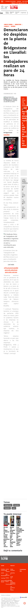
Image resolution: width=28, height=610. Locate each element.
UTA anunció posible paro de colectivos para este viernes (11, 270)
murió (12, 524)
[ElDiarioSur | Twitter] (25, 558)
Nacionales (3, 575)
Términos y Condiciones (5, 595)
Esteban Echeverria (10, 1)
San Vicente (7, 574)
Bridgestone (8, 505)
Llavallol (6, 135)
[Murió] (12, 525)
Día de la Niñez (7, 524)
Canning (19, 1)
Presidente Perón (8, 581)
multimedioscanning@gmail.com (13, 600)
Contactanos (23, 569)
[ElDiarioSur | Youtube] (25, 561)
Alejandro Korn (12, 13)
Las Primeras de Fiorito (12, 588)
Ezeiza (7, 578)
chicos (18, 524)
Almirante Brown (3, 581)
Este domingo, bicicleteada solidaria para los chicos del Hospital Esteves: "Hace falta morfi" (20, 536)
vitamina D (12, 573)
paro (14, 508)
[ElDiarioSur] (4, 559)
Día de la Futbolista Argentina (12, 582)
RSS (21, 571)
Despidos (7, 508)
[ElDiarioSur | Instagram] (22, 561)
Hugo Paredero (12, 570)
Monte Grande (7, 13)
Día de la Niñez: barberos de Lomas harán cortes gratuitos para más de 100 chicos (6, 537)
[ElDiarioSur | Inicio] (26, 566)
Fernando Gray (17, 13)
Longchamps (23, 12)
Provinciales (9, 584)
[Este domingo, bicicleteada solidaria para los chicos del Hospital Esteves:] (18, 525)
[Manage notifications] (24, 603)
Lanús (2, 573)
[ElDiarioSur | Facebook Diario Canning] (22, 558)
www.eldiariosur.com (5, 598)
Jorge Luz (11, 577)
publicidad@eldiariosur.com (7, 601)
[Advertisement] (14, 370)
